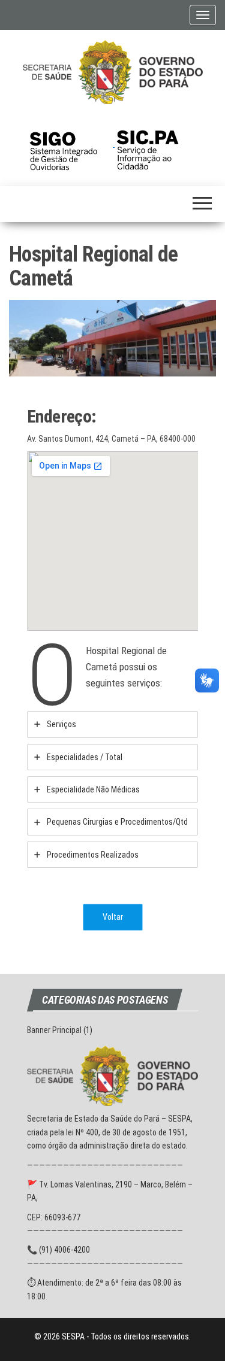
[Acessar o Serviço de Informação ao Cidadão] (156, 143)
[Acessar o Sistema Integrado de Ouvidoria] (71, 143)
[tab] (112, 724)
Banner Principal (54, 1030)
